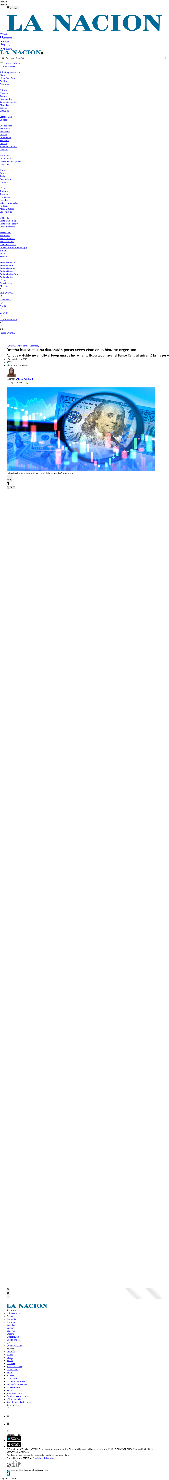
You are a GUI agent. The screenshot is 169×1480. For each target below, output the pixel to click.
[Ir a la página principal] (84, 30)
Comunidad (5, 137)
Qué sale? (4, 217)
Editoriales (5, 155)
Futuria (3, 90)
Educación (5, 131)
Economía (23, 345)
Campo (3, 96)
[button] (84, 192)
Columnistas (6, 158)
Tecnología (5, 194)
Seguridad (5, 128)
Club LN (6, 45)
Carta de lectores (8, 244)
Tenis (2, 176)
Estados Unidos (7, 116)
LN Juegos (4, 188)
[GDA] (14, 1467)
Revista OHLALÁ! (7, 262)
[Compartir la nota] (8, 480)
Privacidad (49, 1458)
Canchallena (5, 179)
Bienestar (4, 140)
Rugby (3, 173)
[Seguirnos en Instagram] (8, 1424)
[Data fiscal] (8, 1475)
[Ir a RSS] (8, 1432)
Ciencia (3, 143)
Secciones (7, 37)
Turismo (4, 191)
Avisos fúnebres (7, 238)
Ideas (2, 253)
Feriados (4, 200)
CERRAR (3, 2)
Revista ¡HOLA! (6, 265)
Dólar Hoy (4, 93)
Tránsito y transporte (10, 72)
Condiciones (38, 1458)
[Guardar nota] (8, 476)
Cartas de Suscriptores (10, 161)
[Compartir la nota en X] (11, 487)
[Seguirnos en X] (8, 1416)
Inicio (5, 34)
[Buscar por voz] (165, 58)
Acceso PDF (5, 232)
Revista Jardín (6, 277)
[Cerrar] (42, 53)
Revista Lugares (7, 268)
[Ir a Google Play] (14, 1440)
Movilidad (4, 105)
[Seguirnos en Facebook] (8, 1408)
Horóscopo (5, 197)
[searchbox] (83, 58)
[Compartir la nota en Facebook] (8, 487)
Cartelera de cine (8, 220)
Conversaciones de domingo (13, 247)
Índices (3, 108)
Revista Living (6, 271)
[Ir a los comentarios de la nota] (11, 476)
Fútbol (3, 170)
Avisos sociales (7, 241)
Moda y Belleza (7, 209)
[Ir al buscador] (9, 12)
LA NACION (12, 345)
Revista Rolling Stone (10, 274)
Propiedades (6, 99)
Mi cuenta (7, 49)
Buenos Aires (6, 125)
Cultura (3, 134)
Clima (2, 75)
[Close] (8, 1289)
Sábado (3, 250)
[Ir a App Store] (14, 1446)
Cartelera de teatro (9, 223)
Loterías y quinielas (9, 203)
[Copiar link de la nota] (8, 483)
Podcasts (4, 206)
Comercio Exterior (8, 102)
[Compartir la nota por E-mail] (13, 487)
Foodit (6, 41)
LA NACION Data (7, 78)
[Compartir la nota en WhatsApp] (11, 480)
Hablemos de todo (8, 146)
